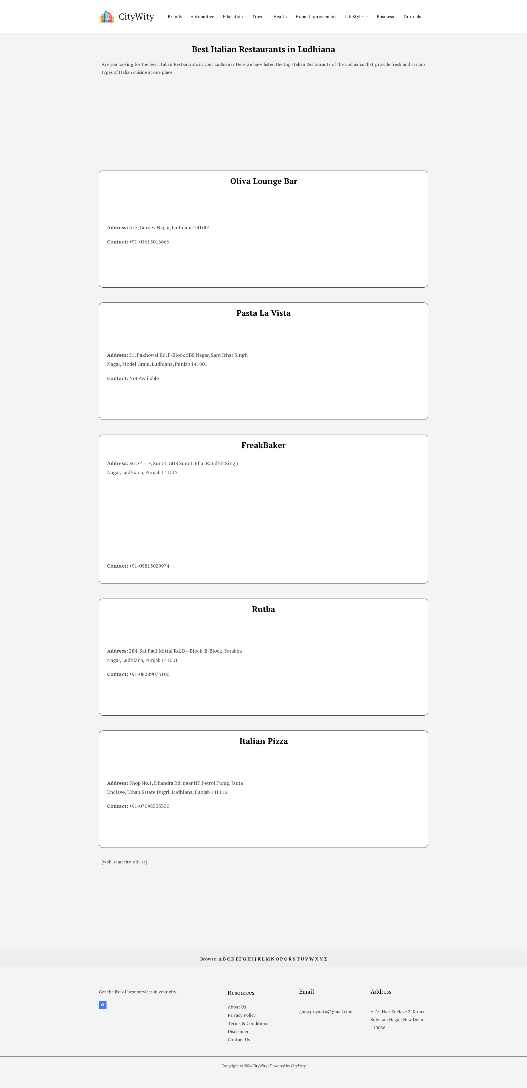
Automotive (202, 16)
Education (233, 16)
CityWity (136, 16)
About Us (237, 1007)
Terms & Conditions (248, 1023)
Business (385, 16)
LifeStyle (354, 16)
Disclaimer (238, 1031)
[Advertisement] (263, 119)
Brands (175, 16)
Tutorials (412, 16)
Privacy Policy (242, 1015)
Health (280, 16)
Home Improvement (316, 16)
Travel (258, 16)
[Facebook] (102, 1005)
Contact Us (239, 1039)
